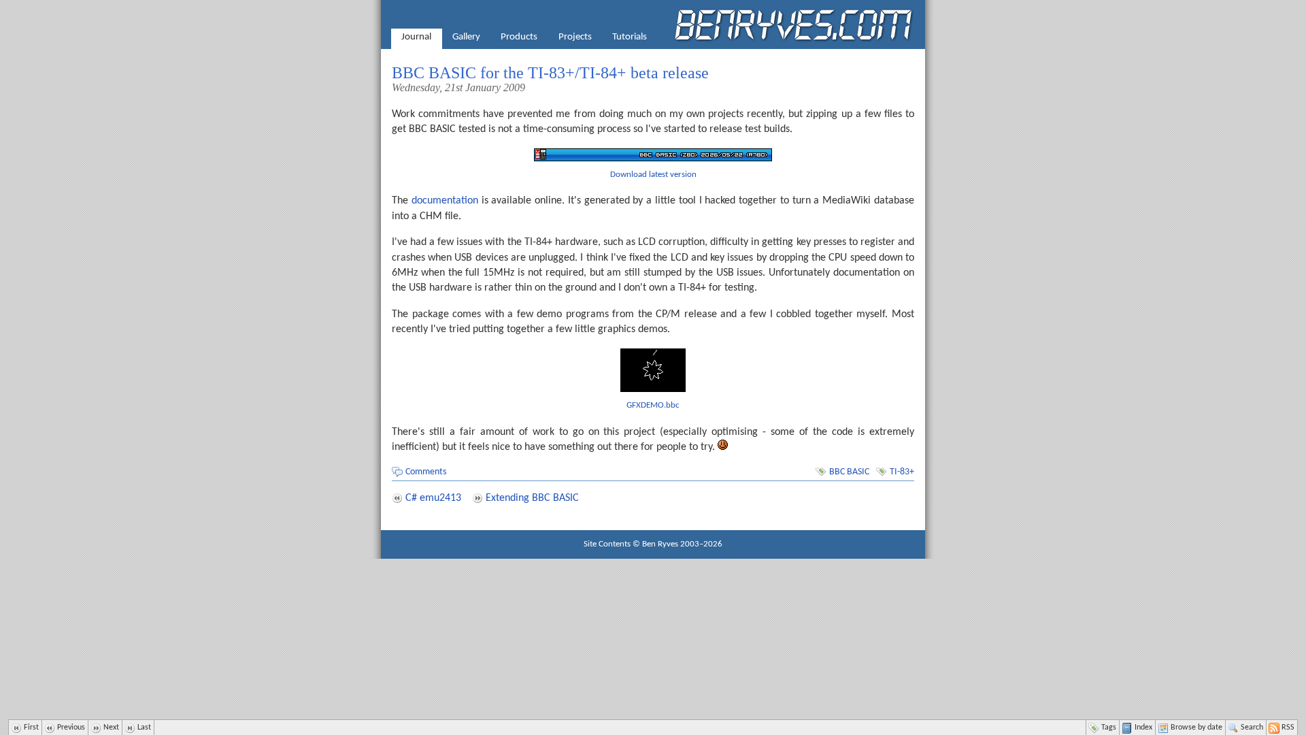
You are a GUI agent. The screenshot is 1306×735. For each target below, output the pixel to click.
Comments (425, 472)
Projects (575, 37)
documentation (445, 200)
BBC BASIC (849, 472)
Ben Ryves (660, 544)
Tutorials (629, 37)
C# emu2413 (433, 498)
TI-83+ (902, 472)
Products (519, 37)
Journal (416, 37)
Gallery (466, 37)
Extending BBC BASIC (532, 498)
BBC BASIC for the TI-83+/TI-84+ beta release (550, 73)
